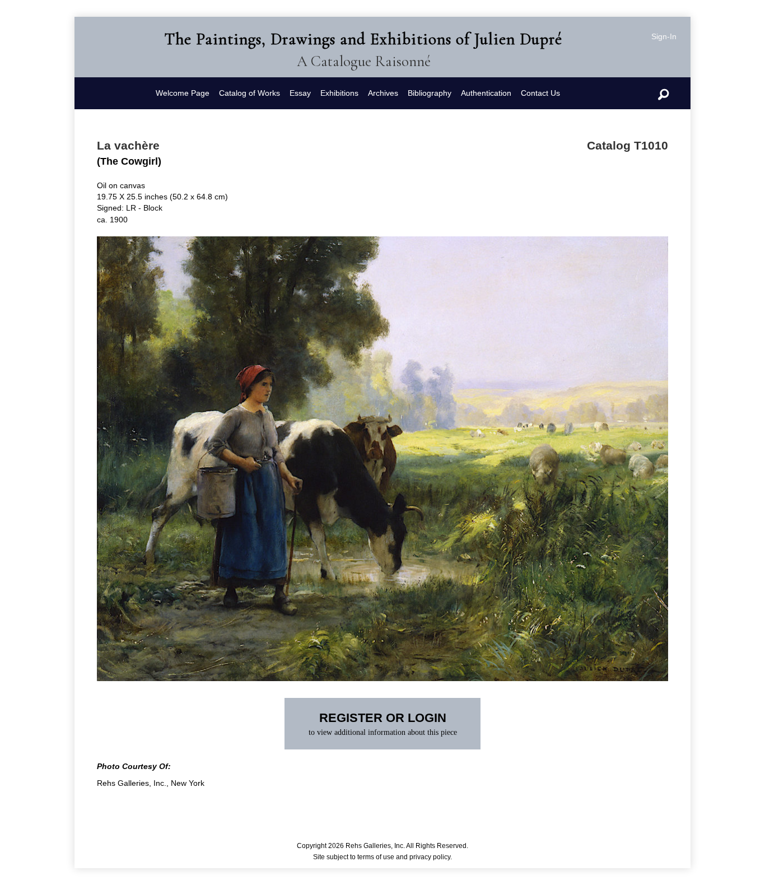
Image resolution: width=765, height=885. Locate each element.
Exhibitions (339, 92)
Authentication (486, 92)
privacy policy (429, 857)
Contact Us (540, 92)
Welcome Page (182, 92)
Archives (383, 92)
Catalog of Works (249, 92)
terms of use (375, 857)
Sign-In (664, 36)
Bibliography (429, 92)
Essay (300, 92)
